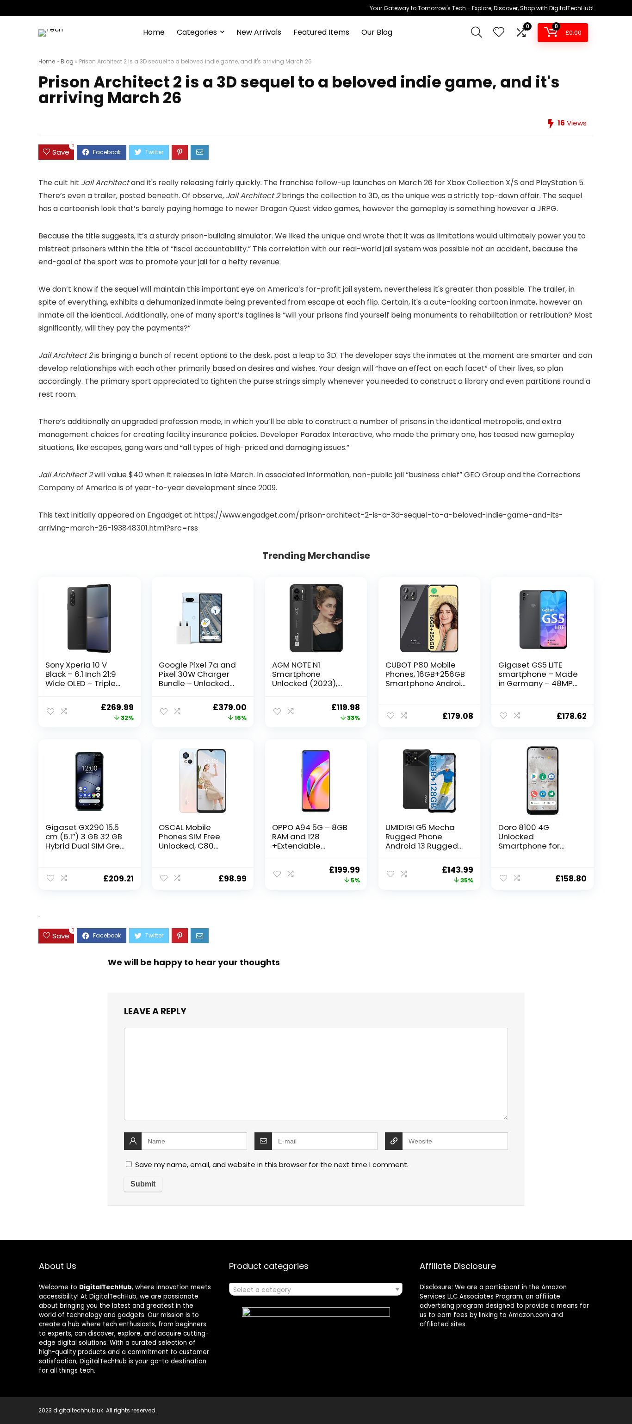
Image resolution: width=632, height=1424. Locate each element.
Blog (67, 61)
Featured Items (321, 32)
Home (154, 32)
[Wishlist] (498, 32)
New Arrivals (258, 32)
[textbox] (315, 1289)
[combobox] (316, 1289)
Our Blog (376, 32)
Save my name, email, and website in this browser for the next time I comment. (272, 1164)
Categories (197, 32)
